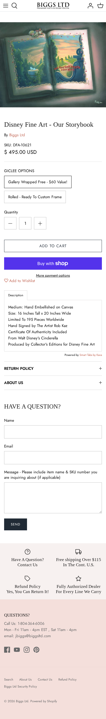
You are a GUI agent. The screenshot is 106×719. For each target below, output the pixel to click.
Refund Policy (67, 679)
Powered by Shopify (43, 701)
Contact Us (45, 679)
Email (8, 446)
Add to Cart (53, 246)
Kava (99, 355)
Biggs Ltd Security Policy (20, 686)
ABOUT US (13, 383)
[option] (53, 65)
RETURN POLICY (18, 368)
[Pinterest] (36, 650)
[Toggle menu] (5, 5)
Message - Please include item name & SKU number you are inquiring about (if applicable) (50, 474)
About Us (25, 679)
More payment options (53, 275)
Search (8, 679)
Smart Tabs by (88, 355)
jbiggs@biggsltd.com (33, 636)
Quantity (11, 212)
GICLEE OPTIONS (19, 171)
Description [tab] (15, 295)
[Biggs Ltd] (53, 6)
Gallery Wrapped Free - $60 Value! (37, 182)
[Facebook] (7, 650)
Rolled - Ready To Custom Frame (35, 197)
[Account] (89, 5)
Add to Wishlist (22, 281)
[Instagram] (27, 650)
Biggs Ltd (17, 135)
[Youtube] (17, 650)
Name (9, 420)
